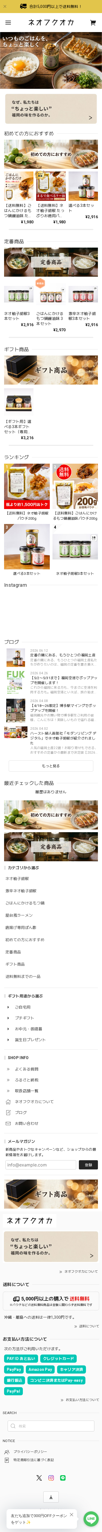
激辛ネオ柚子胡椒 (21, 891)
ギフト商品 (15, 964)
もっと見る (51, 766)
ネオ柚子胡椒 (17, 878)
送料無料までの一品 (23, 976)
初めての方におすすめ (24, 940)
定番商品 (13, 952)
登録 (88, 1165)
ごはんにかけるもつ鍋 (24, 903)
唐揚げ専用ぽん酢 (21, 927)
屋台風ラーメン (19, 915)
